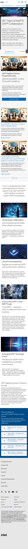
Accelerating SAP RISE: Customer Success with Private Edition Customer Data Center (13, 159)
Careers (3, 475)
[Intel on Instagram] (16, 492)
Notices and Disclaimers (8, 516)
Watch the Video (5, 137)
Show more (15, 178)
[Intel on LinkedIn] (9, 492)
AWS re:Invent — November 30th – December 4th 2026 (15, 452)
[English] (22, 2)
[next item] (27, 5)
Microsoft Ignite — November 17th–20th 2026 (16, 440)
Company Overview (6, 461)
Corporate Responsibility (7, 479)
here (22, 45)
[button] (14, 141)
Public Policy (4, 486)
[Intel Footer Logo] (4, 535)
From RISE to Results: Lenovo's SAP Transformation (13, 125)
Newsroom (4, 468)
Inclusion (3, 482)
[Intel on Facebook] (2, 492)
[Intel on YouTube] (13, 492)
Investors (3, 472)
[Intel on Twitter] (5, 492)
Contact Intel (4, 465)
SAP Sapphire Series (9, 51)
